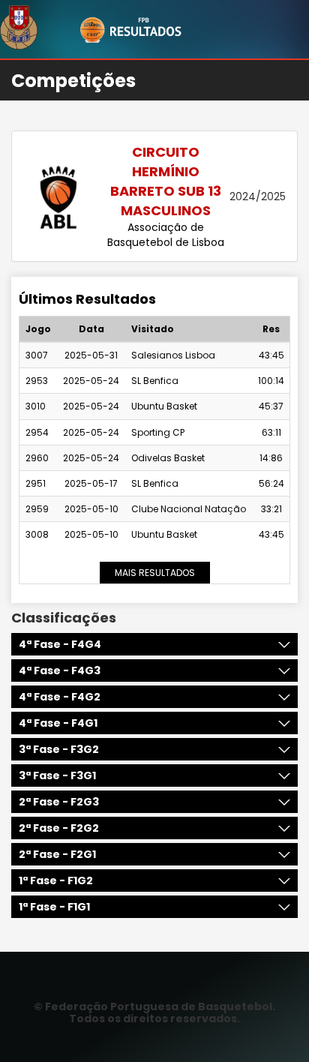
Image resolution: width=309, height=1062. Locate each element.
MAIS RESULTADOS (155, 572)
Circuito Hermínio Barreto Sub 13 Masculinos (165, 180)
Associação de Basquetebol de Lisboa (165, 235)
